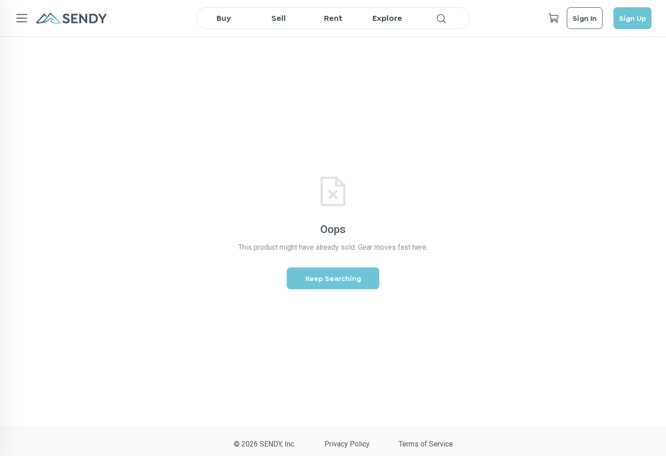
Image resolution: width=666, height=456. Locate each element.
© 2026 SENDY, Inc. (264, 444)
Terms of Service (426, 444)
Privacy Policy (347, 444)
